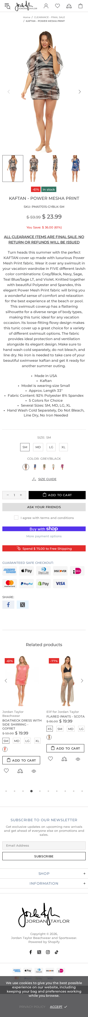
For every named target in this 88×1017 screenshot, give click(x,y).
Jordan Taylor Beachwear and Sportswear (26, 6)
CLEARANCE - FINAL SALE (49, 17)
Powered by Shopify (44, 942)
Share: (8, 597)
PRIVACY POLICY (32, 1007)
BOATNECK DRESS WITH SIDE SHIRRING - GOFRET (22, 724)
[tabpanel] (22, 720)
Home (26, 17)
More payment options (44, 536)
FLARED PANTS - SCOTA (65, 716)
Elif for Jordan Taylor (62, 712)
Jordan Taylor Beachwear (12, 714)
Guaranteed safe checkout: (28, 563)
